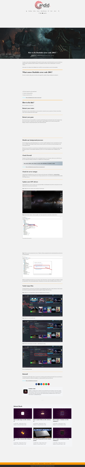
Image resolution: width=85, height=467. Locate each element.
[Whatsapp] (46, 384)
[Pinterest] (49, 384)
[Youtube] (42, 13)
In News (34, 11)
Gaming (20, 423)
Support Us (53, 463)
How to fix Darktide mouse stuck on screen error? (33, 97)
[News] (45, 13)
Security (38, 11)
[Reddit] (44, 384)
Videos (25, 423)
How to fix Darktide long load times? (31, 380)
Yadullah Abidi (34, 55)
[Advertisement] (42, 21)
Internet (23, 423)
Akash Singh (16, 423)
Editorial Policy (41, 463)
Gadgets (40, 442)
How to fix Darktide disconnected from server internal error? (35, 166)
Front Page (30, 11)
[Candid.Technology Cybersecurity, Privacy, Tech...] (42, 5)
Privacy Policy (47, 463)
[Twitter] (40, 13)
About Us (31, 463)
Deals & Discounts (44, 11)
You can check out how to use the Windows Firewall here (39, 163)
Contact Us (36, 463)
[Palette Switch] (26, 11)
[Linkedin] (44, 13)
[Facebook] (39, 13)
